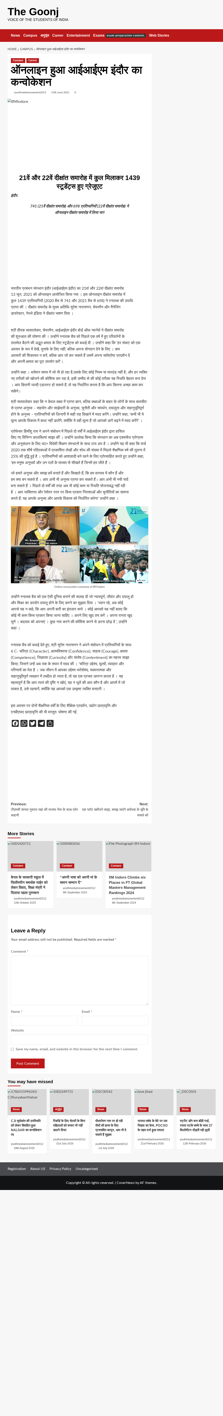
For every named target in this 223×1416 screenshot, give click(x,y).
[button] (213, 35)
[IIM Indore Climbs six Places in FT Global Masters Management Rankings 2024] (128, 856)
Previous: (44, 809)
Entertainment (78, 35)
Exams (119, 35)
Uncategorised (87, 1169)
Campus (30, 35)
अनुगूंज (45, 35)
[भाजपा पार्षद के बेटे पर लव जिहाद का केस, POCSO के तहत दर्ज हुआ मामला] (153, 1102)
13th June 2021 (60, 92)
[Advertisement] (79, 138)
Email (87, 1011)
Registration (17, 1169)
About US (37, 1169)
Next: (115, 809)
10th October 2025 (25, 902)
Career (57, 35)
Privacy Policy (60, 1169)
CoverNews (126, 1183)
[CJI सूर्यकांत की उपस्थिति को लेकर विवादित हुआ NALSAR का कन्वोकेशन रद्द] (27, 1102)
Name (16, 1011)
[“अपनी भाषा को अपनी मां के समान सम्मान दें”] (79, 856)
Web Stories (159, 35)
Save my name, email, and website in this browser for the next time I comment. (77, 1049)
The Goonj (33, 11)
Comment (20, 951)
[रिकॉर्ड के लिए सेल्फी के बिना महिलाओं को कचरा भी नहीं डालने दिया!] (69, 1102)
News (15, 35)
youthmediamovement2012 (30, 92)
